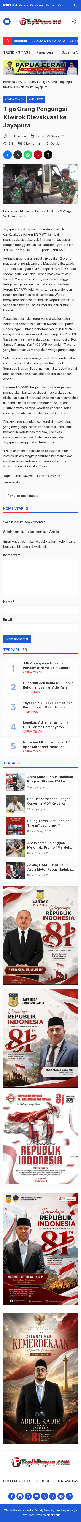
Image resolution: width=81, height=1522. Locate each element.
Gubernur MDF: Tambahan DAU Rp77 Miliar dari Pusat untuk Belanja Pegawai (48, 746)
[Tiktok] (52, 1496)
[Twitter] (44, 1496)
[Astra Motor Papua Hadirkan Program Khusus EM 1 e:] (15, 782)
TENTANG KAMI (68, 1481)
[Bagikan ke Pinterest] (38, 154)
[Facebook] (11, 1496)
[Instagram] (20, 1496)
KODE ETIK (31, 1481)
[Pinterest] (69, 1496)
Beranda (20, 41)
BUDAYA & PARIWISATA (48, 41)
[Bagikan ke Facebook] (7, 154)
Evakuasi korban (48, 476)
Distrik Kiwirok (23, 476)
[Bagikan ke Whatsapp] (28, 154)
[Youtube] (36, 1496)
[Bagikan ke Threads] (48, 154)
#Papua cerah (45, 52)
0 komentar (31, 143)
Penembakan (13, 482)
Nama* (8, 602)
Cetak (54, 143)
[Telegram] (61, 1496)
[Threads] (28, 1496)
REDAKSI (48, 1481)
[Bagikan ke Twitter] (17, 154)
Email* (8, 620)
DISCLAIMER (11, 1481)
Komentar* (12, 555)
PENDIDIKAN (31, 692)
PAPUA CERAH (14, 99)
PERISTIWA (36, 99)
